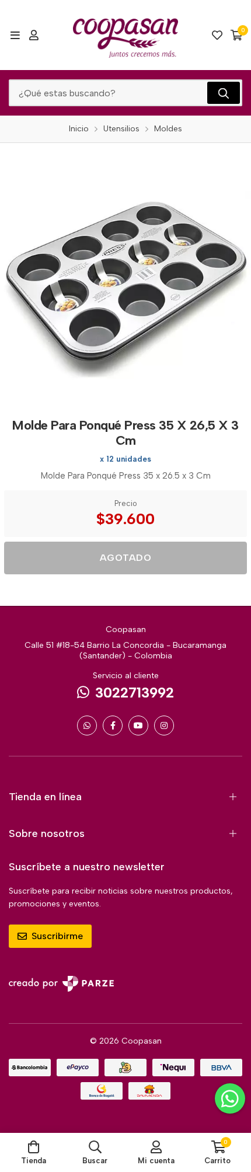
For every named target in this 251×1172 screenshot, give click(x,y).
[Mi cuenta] (34, 35)
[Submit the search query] (223, 93)
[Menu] (15, 35)
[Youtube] (138, 725)
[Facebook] (113, 725)
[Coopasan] (125, 35)
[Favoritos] (217, 35)
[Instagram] (164, 725)
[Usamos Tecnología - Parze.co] (61, 984)
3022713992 (134, 692)
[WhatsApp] (87, 725)
